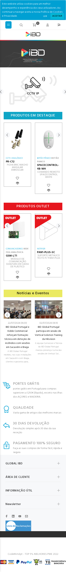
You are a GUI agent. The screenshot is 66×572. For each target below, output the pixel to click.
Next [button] (58, 135)
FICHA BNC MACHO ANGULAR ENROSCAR (17, 167)
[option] (33, 88)
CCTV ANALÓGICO (14, 158)
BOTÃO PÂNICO (44, 158)
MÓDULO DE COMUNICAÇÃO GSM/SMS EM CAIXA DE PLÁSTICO (17, 263)
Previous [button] (7, 135)
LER (45, 16)
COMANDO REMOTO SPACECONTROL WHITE (48, 174)
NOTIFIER (41, 249)
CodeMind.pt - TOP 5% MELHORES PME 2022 (33, 554)
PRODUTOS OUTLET (33, 206)
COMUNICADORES (14, 249)
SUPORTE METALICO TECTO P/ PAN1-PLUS (48, 256)
